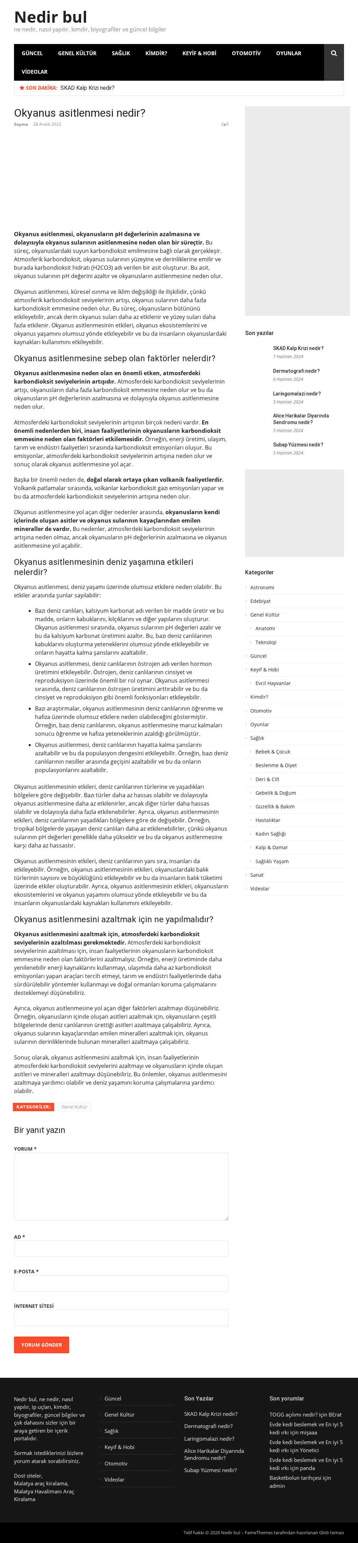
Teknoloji (266, 642)
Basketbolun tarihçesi (295, 1477)
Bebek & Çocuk (273, 752)
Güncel (32, 53)
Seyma (21, 124)
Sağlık (121, 53)
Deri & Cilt (267, 779)
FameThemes (259, 1532)
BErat (335, 1414)
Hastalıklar (268, 820)
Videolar (35, 71)
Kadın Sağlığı (271, 834)
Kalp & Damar (272, 847)
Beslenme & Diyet (276, 765)
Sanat (257, 875)
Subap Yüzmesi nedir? (298, 444)
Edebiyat (260, 601)
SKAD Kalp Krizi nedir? (87, 88)
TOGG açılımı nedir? (293, 1414)
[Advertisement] (297, 211)
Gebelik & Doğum (276, 793)
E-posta (26, 1271)
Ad (19, 1236)
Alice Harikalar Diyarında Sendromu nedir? (214, 1454)
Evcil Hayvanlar (273, 683)
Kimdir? (156, 53)
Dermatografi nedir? (296, 371)
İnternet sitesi (34, 1306)
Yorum (25, 1148)
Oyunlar (288, 53)
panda (307, 1467)
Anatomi (265, 628)
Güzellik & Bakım (275, 806)
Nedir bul (50, 16)
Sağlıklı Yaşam (272, 861)
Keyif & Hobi (199, 53)
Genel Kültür (77, 53)
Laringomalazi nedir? (297, 393)
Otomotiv (246, 53)
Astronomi (262, 587)
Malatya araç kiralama (40, 1483)
